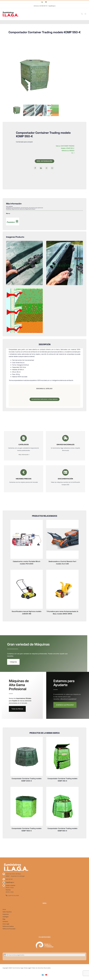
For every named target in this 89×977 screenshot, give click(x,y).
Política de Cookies (8, 926)
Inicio (4, 909)
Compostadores (16, 207)
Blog (4, 919)
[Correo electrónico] (52, 168)
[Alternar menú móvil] (85, 14)
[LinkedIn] (41, 168)
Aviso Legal (6, 924)
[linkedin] (43, 975)
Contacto (5, 921)
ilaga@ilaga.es (51, 5)
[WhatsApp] (46, 168)
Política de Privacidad (9, 929)
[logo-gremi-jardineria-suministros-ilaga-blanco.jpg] (44, 942)
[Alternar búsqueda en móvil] (82, 14)
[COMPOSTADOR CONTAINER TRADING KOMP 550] (35, 75)
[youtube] (46, 975)
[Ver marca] (12, 219)
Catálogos (5, 916)
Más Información (24, 454)
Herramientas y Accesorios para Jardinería (32, 207)
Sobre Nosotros (7, 912)
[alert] (44, 955)
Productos (6, 914)
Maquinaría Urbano (30, 209)
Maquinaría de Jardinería (18, 209)
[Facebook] (35, 168)
